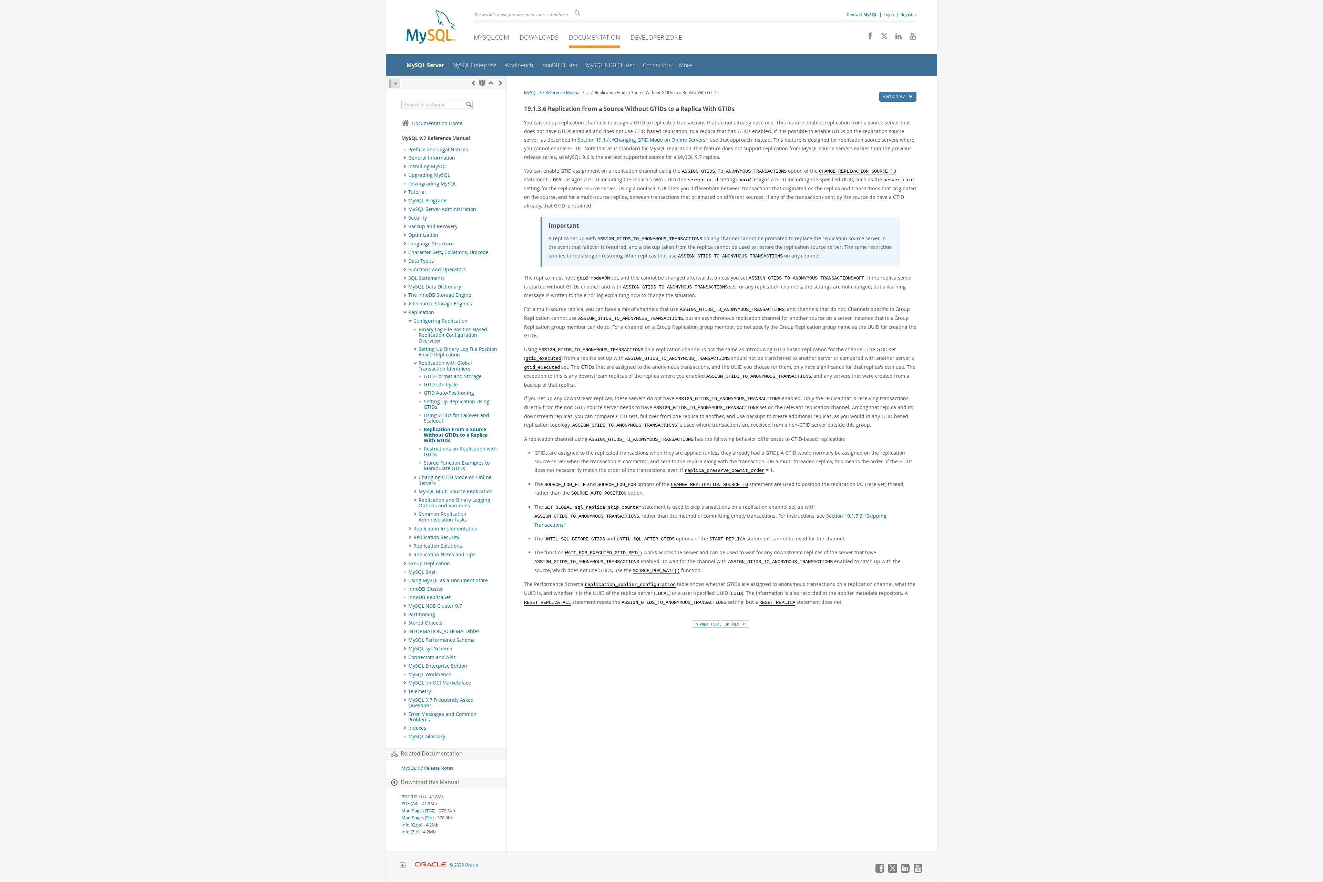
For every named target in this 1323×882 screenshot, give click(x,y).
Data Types (421, 261)
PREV (703, 624)
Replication (421, 312)
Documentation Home (437, 123)
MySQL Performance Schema (441, 640)
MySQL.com (491, 37)
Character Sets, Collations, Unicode (448, 252)
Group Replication (429, 563)
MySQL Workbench (430, 674)
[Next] (500, 83)
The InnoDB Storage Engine (439, 295)
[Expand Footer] (402, 866)
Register (908, 14)
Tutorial (417, 192)
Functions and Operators (437, 269)
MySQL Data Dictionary (434, 287)
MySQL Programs (428, 200)
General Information (431, 158)
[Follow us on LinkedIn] (896, 38)
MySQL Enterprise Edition (437, 666)
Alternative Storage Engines (440, 304)
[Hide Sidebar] (394, 83)
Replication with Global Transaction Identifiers (445, 366)
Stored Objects (425, 623)
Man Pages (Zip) (417, 818)
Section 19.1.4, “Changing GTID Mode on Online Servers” (642, 139)
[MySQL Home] (431, 28)
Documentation (594, 37)
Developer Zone (656, 37)
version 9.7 (894, 96)
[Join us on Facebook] (867, 38)
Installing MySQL (427, 166)
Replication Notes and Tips (444, 554)
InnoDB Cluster (425, 589)
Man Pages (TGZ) (418, 811)
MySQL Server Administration (442, 209)
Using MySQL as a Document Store (448, 580)
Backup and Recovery (433, 226)
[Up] (491, 83)
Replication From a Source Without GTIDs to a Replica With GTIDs (456, 435)
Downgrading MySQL (432, 184)
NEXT (737, 624)
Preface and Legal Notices (438, 149)
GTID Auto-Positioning (449, 393)
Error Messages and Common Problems (442, 717)
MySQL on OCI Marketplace (439, 683)
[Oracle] (430, 865)
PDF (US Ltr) (413, 797)
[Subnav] (405, 157)
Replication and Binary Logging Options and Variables (454, 503)
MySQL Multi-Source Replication (456, 491)
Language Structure (431, 244)
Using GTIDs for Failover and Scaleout (456, 418)
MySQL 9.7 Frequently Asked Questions (441, 703)
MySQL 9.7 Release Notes (427, 768)
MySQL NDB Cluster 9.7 (435, 606)
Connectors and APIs (432, 657)
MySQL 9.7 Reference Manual (552, 92)
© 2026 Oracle (463, 865)
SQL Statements (426, 278)
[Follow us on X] (881, 38)
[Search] (468, 105)
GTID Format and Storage (453, 376)
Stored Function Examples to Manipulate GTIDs (457, 466)
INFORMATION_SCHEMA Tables (444, 631)
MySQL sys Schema (430, 649)
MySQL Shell (422, 572)
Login (889, 14)
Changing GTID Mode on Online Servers (455, 480)
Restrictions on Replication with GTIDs (460, 451)
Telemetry (419, 691)
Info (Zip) (410, 832)
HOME (716, 624)
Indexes (417, 728)
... (587, 92)
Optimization (423, 235)
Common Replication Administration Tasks (443, 517)
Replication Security (436, 537)
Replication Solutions (437, 546)
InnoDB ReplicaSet (429, 597)
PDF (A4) (410, 804)
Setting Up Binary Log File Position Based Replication (458, 352)
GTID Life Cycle (441, 385)
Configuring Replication (440, 321)
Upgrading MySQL (429, 175)
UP (727, 624)
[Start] (482, 83)
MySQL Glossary (426, 736)
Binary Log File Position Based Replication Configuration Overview (453, 335)
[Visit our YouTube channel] (910, 38)
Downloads (539, 37)
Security (417, 218)
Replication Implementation (445, 529)
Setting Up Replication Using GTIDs (457, 404)
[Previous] (473, 83)
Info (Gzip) (411, 825)
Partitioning (421, 614)
